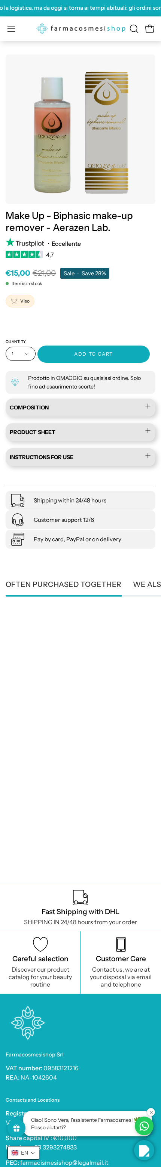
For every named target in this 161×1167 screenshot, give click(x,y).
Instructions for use (41, 457)
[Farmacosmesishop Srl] (80, 28)
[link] (80, 257)
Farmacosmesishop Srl (35, 1054)
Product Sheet (32, 432)
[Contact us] (144, 1126)
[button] (133, 29)
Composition (29, 407)
